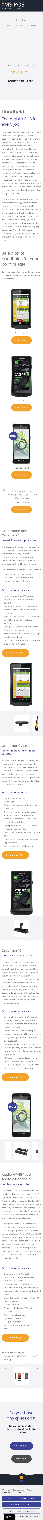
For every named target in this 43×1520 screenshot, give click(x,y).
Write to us (21, 1458)
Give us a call (21, 1446)
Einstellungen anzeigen (22, 1511)
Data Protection (23, 1516)
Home (9, 25)
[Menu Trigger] (38, 5)
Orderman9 (21, 400)
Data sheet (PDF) (15, 653)
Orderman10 (21, 468)
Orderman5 (21, 333)
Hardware (20, 25)
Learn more (21, 340)
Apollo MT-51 (21, 502)
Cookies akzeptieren (21, 1498)
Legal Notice (34, 1516)
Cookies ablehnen (21, 1505)
